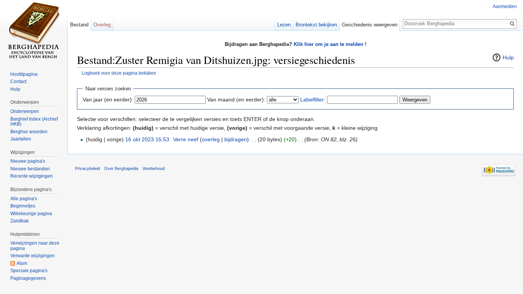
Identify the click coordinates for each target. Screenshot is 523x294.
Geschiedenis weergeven (369, 25)
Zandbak (19, 221)
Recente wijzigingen (31, 176)
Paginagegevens (28, 278)
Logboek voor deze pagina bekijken (119, 72)
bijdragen (235, 139)
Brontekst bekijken (316, 25)
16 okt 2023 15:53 (147, 139)
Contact (18, 81)
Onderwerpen (24, 111)
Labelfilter (312, 99)
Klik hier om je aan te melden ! (330, 44)
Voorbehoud (153, 168)
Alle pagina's (23, 198)
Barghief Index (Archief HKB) (34, 121)
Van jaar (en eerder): (108, 99)
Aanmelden (505, 6)
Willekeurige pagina (31, 213)
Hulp (508, 57)
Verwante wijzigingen (32, 255)
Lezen (284, 25)
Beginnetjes (22, 206)
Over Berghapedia (121, 168)
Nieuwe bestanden (30, 169)
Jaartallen (20, 139)
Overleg (102, 25)
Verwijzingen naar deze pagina (34, 245)
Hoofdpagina (24, 74)
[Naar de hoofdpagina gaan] (33, 30)
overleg (211, 139)
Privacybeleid (87, 168)
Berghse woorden (28, 131)
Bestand (79, 25)
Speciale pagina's (28, 270)
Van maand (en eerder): (236, 99)
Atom (21, 263)
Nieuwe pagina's (27, 161)
